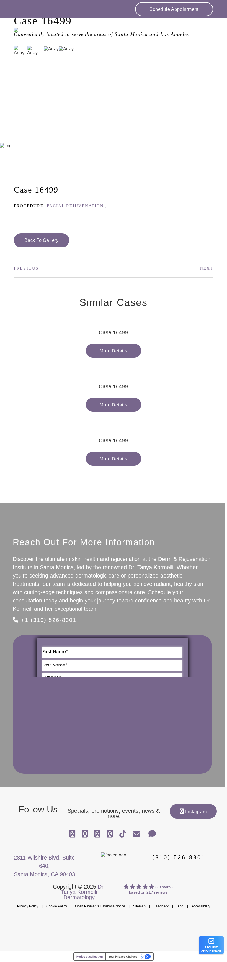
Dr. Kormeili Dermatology (46, 33)
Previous (26, 268)
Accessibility (201, 906)
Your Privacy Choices (123, 956)
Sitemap (139, 906)
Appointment (173, 9)
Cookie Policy (56, 906)
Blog (180, 906)
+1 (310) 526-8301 (47, 620)
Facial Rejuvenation (75, 206)
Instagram (195, 811)
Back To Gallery (41, 240)
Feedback (161, 906)
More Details (113, 350)
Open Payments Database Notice (100, 906)
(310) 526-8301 (179, 857)
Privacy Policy (27, 906)
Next (206, 268)
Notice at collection (89, 956)
